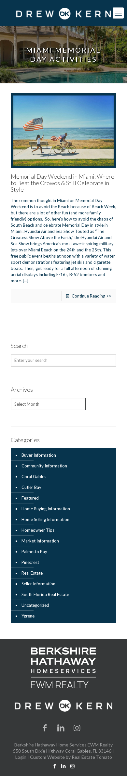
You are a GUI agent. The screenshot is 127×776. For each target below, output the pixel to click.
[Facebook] (44, 727)
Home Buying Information (45, 508)
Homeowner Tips (37, 530)
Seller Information (38, 583)
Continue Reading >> (91, 296)
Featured (30, 498)
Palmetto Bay (34, 551)
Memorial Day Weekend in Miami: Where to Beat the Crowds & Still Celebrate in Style (62, 183)
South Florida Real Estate (45, 594)
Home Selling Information (45, 519)
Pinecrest (30, 562)
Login (20, 757)
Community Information (44, 465)
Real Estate (32, 573)
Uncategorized (35, 605)
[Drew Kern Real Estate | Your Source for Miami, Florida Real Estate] (63, 13)
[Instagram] (77, 727)
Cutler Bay (31, 487)
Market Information (40, 540)
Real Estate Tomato (92, 757)
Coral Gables (33, 476)
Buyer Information (38, 455)
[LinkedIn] (60, 727)
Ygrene (28, 615)
